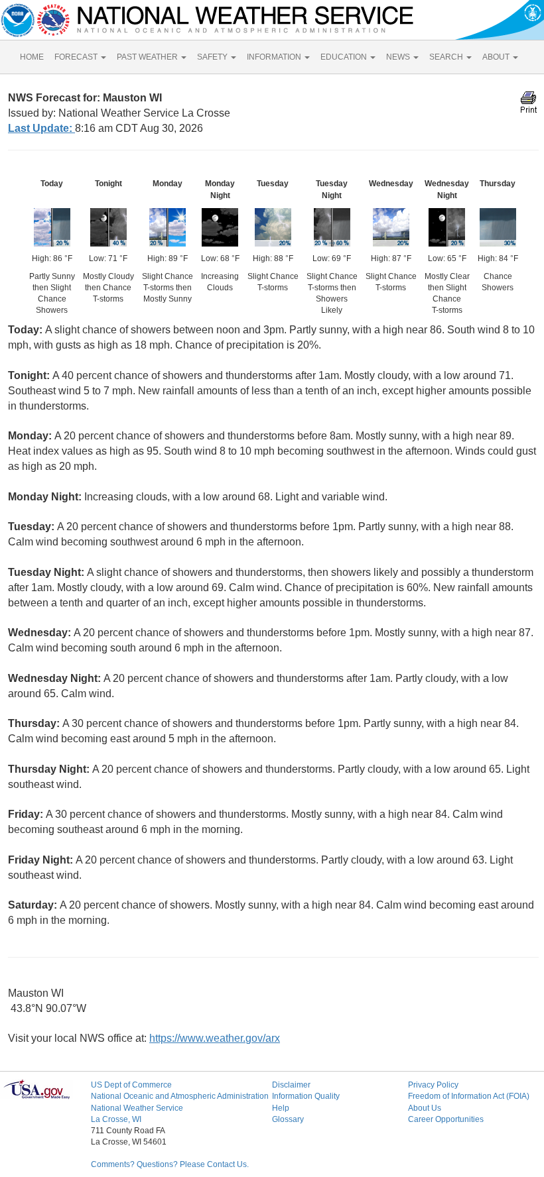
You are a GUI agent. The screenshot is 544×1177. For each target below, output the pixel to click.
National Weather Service (137, 1108)
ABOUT (496, 57)
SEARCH (447, 57)
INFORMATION (275, 57)
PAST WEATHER (148, 57)
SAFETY (213, 57)
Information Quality (306, 1096)
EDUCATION (344, 57)
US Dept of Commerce (131, 1085)
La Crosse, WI (116, 1119)
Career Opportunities (446, 1119)
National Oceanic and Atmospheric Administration (180, 1096)
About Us (424, 1108)
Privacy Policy (433, 1085)
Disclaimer (291, 1085)
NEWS (399, 57)
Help (280, 1108)
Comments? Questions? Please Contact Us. (170, 1164)
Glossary (288, 1119)
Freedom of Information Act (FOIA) (468, 1096)
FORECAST (77, 57)
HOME (32, 57)
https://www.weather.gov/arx (214, 1038)
